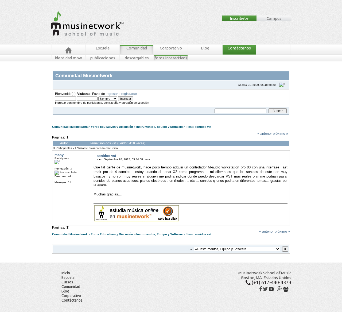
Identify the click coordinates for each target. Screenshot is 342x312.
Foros (64, 117)
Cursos (67, 282)
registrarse (129, 93)
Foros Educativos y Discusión (112, 126)
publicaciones (102, 58)
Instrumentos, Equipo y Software (159, 126)
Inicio (65, 273)
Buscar (103, 117)
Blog (205, 48)
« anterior (264, 134)
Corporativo (171, 48)
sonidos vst (203, 126)
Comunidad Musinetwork (70, 126)
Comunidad (136, 48)
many (59, 155)
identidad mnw (68, 58)
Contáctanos (239, 48)
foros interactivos (170, 58)
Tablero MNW (118, 117)
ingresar (112, 93)
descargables (137, 58)
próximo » (280, 134)
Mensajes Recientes (84, 117)
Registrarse (148, 117)
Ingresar (134, 117)
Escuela (103, 48)
